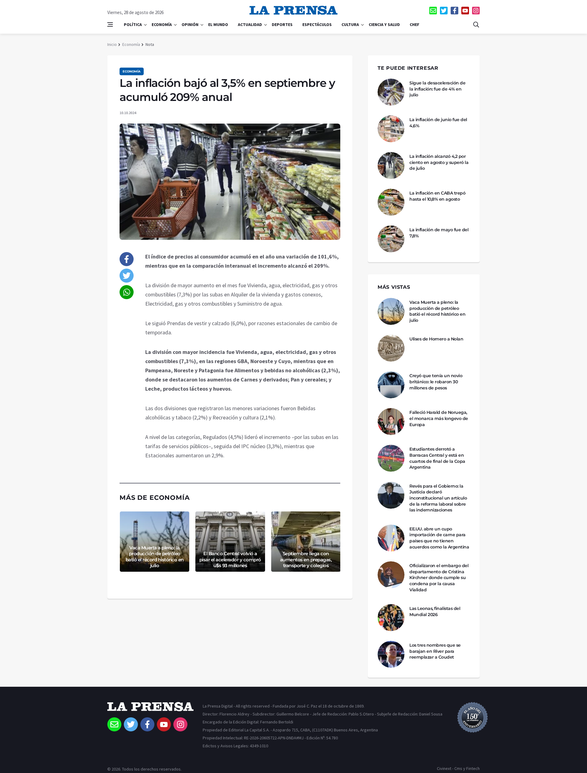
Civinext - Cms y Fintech (458, 768)
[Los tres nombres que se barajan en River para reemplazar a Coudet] (391, 654)
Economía (162, 24)
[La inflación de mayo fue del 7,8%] (391, 238)
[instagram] (476, 10)
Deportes (282, 24)
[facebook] (454, 10)
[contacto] (433, 10)
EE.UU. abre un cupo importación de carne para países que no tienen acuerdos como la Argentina (439, 538)
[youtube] (465, 10)
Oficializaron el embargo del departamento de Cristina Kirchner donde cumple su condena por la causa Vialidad (438, 577)
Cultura (350, 24)
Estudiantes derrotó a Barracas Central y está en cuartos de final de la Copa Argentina (437, 458)
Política (133, 24)
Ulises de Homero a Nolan (436, 339)
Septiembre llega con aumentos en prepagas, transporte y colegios (306, 559)
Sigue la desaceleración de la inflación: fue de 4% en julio (437, 89)
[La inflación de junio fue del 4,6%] (391, 128)
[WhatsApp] (127, 292)
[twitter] (444, 10)
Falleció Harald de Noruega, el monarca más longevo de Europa (438, 418)
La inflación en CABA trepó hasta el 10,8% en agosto (437, 196)
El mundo (218, 24)
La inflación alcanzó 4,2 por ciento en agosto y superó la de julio (438, 162)
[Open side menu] (110, 24)
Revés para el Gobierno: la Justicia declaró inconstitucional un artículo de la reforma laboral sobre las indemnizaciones (438, 498)
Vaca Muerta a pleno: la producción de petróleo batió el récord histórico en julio (155, 557)
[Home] (150, 709)
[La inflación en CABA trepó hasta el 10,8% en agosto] (391, 202)
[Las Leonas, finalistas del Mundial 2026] (391, 617)
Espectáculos (317, 24)
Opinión (190, 24)
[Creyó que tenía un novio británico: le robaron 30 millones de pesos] (391, 384)
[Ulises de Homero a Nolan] (391, 348)
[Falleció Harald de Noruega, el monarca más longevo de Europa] (391, 421)
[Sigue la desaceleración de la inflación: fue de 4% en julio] (391, 92)
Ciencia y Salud (384, 24)
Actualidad (250, 24)
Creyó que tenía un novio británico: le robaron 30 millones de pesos (435, 381)
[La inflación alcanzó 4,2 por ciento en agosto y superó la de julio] (391, 165)
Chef (414, 24)
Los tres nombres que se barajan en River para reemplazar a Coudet (435, 651)
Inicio (112, 44)
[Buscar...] (476, 24)
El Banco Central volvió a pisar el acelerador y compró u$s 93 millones (230, 559)
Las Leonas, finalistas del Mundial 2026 (434, 611)
